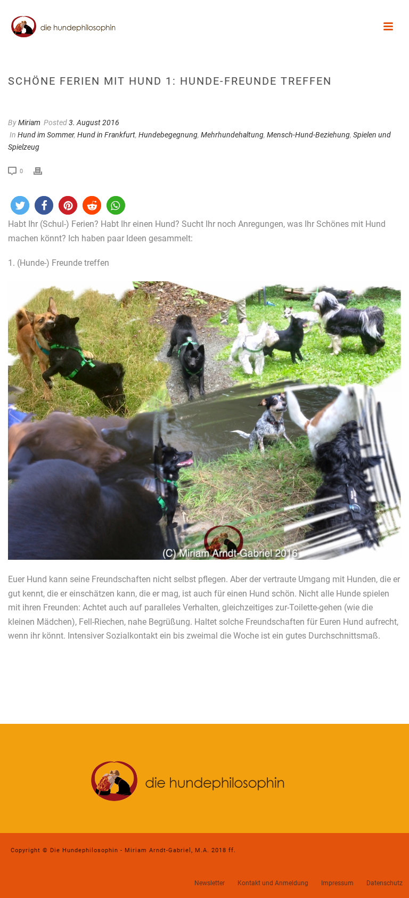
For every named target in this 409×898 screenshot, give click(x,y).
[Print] (43, 171)
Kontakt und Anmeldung (273, 883)
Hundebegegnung (168, 134)
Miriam (29, 122)
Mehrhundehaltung (232, 134)
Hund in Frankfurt (106, 134)
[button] (20, 205)
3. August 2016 (94, 122)
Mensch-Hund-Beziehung (308, 134)
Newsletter (209, 883)
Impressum (337, 883)
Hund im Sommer (46, 134)
